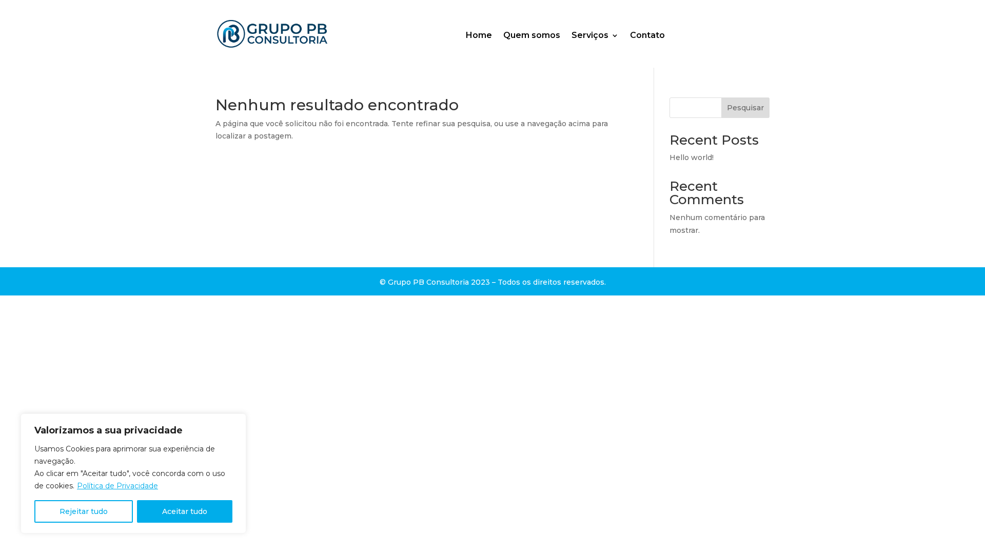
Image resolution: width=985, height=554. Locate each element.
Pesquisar (745, 107)
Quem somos (531, 35)
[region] (133, 473)
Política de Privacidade (117, 485)
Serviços (590, 35)
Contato (647, 35)
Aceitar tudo (184, 511)
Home (479, 35)
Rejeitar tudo (84, 511)
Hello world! (691, 157)
